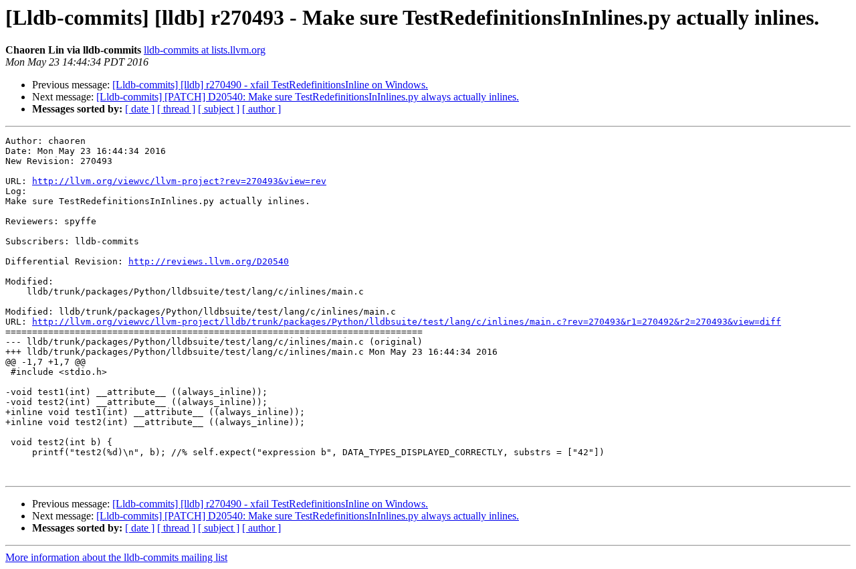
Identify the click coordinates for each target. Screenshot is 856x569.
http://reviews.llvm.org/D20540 (208, 261)
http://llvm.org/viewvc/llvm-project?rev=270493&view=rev (179, 181)
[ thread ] (176, 108)
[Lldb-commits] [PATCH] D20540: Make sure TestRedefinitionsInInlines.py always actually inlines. (307, 96)
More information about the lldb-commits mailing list (116, 557)
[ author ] (261, 108)
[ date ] (139, 108)
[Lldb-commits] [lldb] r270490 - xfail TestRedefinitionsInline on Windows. (270, 84)
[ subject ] (218, 108)
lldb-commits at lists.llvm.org (204, 50)
